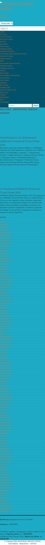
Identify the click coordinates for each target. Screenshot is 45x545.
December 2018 (6, 396)
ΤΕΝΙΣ (2, 61)
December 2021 (6, 318)
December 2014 (6, 506)
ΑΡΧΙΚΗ (2, 32)
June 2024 (3, 266)
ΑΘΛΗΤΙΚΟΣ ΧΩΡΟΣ (6, 39)
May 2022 (3, 308)
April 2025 (3, 256)
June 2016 (3, 467)
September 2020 (6, 344)
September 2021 (6, 326)
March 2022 (4, 313)
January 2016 (5, 480)
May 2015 (3, 498)
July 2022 (3, 305)
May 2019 (3, 383)
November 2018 (6, 399)
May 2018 (3, 412)
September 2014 (6, 508)
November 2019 (6, 370)
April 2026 (3, 227)
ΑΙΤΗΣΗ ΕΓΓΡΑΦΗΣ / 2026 (8, 90)
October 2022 (5, 303)
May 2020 (3, 355)
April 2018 (3, 415)
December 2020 (6, 337)
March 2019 (4, 389)
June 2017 (3, 438)
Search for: (4, 105)
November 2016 (6, 456)
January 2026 (5, 235)
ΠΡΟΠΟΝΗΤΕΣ (4, 78)
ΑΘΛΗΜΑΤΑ (4, 44)
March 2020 (4, 360)
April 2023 (3, 292)
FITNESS (2, 71)
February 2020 (5, 363)
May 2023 (3, 290)
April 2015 (3, 501)
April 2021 (3, 334)
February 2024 (5, 277)
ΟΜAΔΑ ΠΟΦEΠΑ (5, 59)
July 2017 (3, 436)
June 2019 (3, 381)
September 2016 (6, 462)
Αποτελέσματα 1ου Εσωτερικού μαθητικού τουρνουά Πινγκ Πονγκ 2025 (20, 141)
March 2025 (4, 258)
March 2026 (4, 230)
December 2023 (6, 279)
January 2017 (5, 451)
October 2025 (5, 240)
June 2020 (3, 352)
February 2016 (5, 477)
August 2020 (4, 347)
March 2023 (4, 295)
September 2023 (6, 285)
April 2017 (3, 443)
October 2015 (5, 485)
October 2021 (5, 324)
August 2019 (4, 378)
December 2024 (6, 261)
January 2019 (5, 394)
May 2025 (3, 253)
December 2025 (6, 238)
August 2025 (4, 245)
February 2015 (5, 503)
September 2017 (6, 430)
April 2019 (3, 386)
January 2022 (5, 316)
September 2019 (6, 376)
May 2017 (3, 441)
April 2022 (3, 311)
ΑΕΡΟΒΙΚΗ (3, 83)
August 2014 (4, 511)
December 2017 (6, 425)
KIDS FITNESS (4, 73)
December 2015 (6, 482)
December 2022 (6, 300)
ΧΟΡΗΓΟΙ (3, 42)
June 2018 (3, 410)
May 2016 (3, 469)
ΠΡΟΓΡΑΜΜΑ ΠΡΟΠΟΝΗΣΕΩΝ (10, 63)
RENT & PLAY (4, 92)
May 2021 (3, 331)
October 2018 (5, 402)
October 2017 (5, 428)
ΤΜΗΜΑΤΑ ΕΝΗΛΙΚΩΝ (7, 51)
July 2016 (3, 464)
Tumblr (2, 15)
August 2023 (4, 287)
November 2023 (6, 282)
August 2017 (4, 433)
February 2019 (5, 391)
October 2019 (5, 373)
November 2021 (6, 321)
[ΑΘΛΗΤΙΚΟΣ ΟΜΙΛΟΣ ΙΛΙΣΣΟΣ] (22, 9)
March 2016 (4, 475)
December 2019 (6, 368)
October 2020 (5, 342)
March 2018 (4, 417)
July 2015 (3, 493)
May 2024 (3, 269)
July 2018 (3, 407)
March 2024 (4, 274)
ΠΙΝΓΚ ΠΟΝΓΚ (4, 80)
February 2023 (5, 298)
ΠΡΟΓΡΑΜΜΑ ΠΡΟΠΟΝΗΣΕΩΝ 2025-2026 (13, 54)
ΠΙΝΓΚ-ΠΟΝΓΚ (4, 46)
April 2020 (3, 357)
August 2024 (4, 264)
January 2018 (5, 423)
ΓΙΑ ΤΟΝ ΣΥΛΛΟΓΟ (6, 37)
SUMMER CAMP (5, 88)
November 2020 (6, 339)
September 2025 (6, 243)
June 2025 (3, 251)
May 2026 (3, 225)
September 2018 (6, 404)
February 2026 (5, 232)
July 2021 (3, 329)
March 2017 (4, 446)
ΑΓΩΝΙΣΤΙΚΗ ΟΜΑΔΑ (6, 56)
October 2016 (5, 459)
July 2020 (3, 350)
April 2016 (3, 472)
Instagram (4, 17)
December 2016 (6, 454)
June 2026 (3, 222)
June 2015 (3, 495)
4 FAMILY (3, 95)
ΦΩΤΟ (2, 100)
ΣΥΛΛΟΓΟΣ (3, 34)
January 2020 (5, 365)
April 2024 (3, 272)
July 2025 (3, 248)
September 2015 (6, 488)
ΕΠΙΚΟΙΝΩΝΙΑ (4, 102)
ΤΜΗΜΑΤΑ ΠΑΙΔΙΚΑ (6, 49)
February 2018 (5, 420)
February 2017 (5, 449)
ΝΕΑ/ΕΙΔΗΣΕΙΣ (4, 97)
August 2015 (4, 490)
